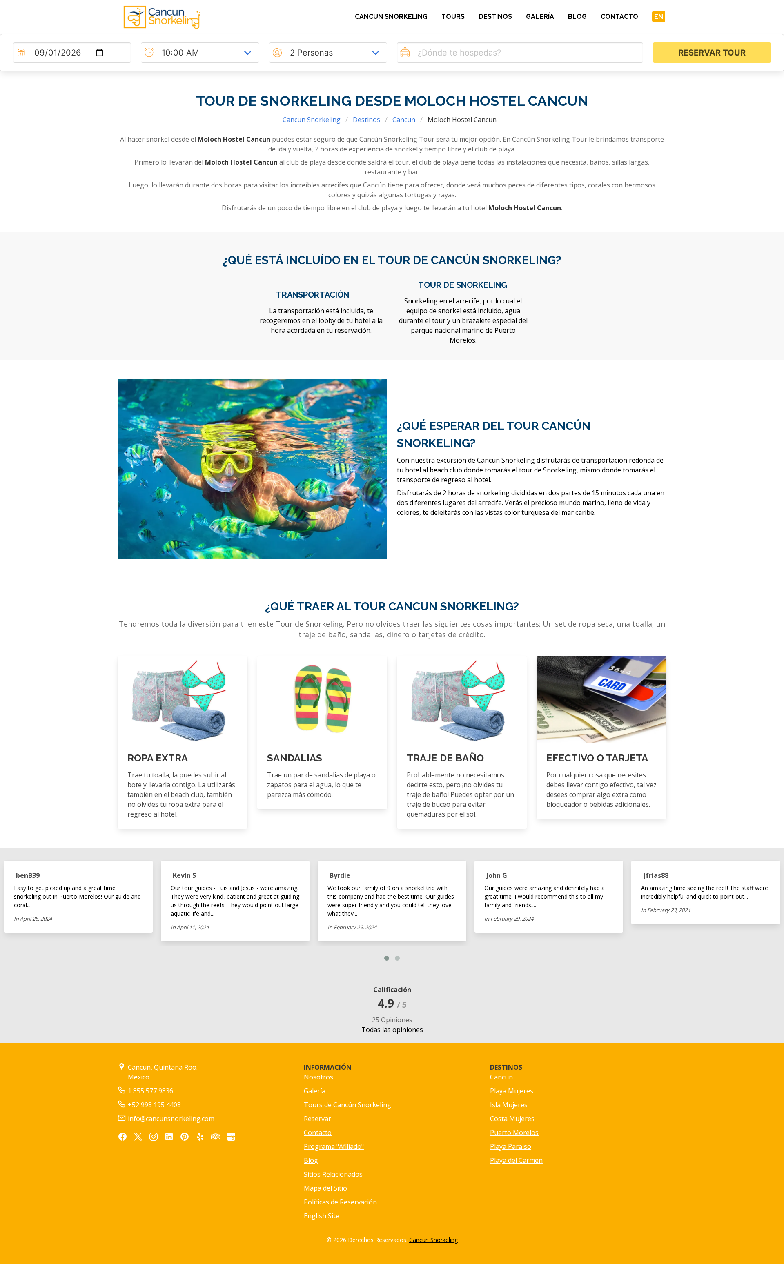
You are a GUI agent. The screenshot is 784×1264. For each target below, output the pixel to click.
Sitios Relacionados (333, 1174)
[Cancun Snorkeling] (182, 17)
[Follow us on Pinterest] (184, 1138)
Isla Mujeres (509, 1104)
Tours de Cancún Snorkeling (347, 1104)
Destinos (366, 119)
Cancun (403, 119)
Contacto (318, 1132)
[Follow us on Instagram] (153, 1138)
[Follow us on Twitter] (138, 1138)
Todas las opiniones (392, 1029)
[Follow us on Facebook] (122, 1138)
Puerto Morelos (514, 1132)
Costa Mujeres (512, 1118)
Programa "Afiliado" (334, 1146)
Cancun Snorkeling (312, 119)
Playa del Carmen (516, 1160)
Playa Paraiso (510, 1146)
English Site (321, 1215)
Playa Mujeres (511, 1090)
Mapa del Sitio (325, 1188)
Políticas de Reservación (340, 1201)
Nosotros (318, 1077)
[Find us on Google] (231, 1138)
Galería (314, 1090)
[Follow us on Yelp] (200, 1138)
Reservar (317, 1118)
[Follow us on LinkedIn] (169, 1138)
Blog (311, 1160)
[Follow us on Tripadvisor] (215, 1138)
